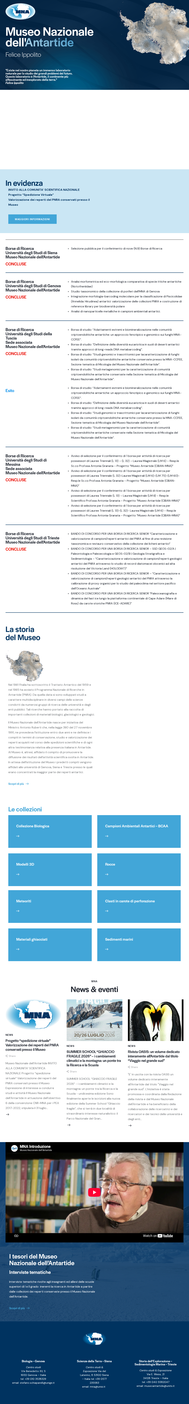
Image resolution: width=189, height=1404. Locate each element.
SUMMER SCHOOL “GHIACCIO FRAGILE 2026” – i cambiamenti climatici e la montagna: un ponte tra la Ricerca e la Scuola (94, 1058)
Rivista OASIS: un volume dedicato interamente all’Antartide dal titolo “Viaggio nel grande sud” (154, 1056)
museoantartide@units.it (159, 1386)
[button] (181, 11)
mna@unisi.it (97, 1386)
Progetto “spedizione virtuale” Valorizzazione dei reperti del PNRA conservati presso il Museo (32, 1045)
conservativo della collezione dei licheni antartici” (137, 544)
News (9, 1035)
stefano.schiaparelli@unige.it (37, 1382)
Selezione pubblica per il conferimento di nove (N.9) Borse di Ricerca (116, 248)
